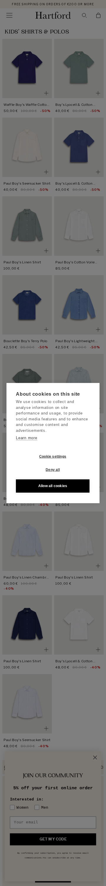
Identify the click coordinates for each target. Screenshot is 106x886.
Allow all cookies (52, 486)
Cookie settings (52, 456)
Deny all (53, 470)
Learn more (26, 438)
